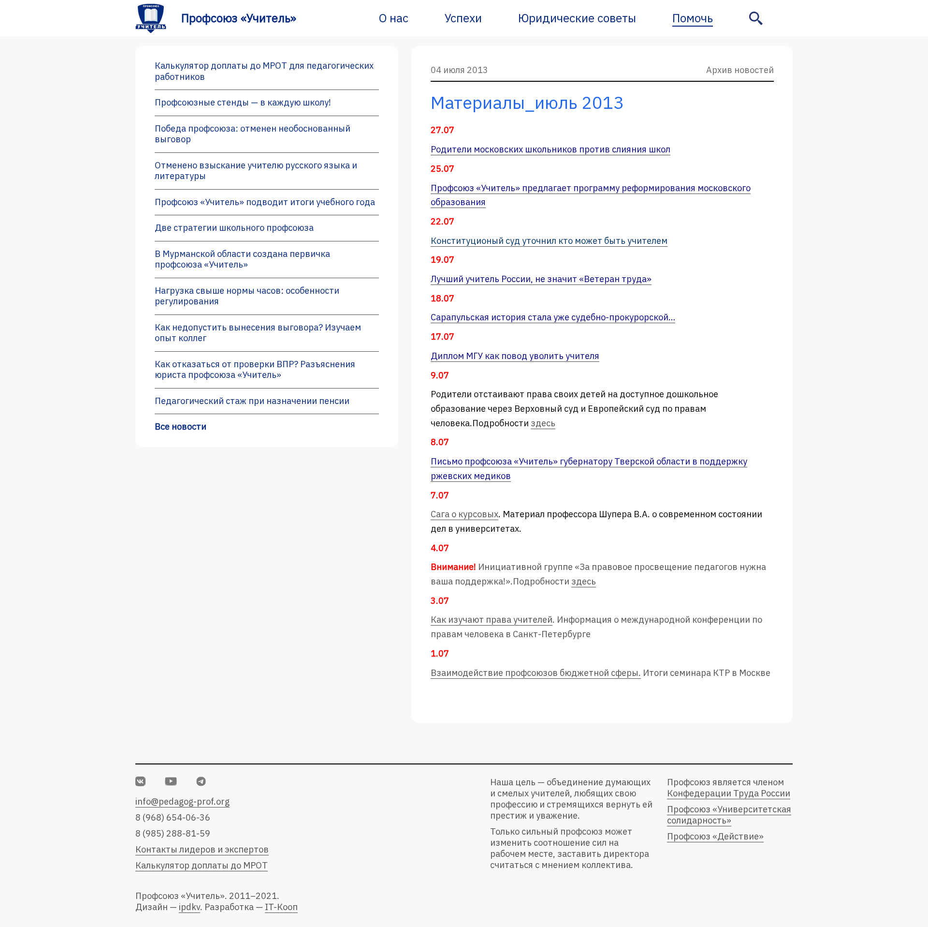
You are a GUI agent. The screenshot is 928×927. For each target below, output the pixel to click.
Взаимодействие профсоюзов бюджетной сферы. (536, 672)
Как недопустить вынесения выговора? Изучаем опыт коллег (258, 333)
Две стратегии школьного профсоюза (234, 227)
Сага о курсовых (464, 514)
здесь (543, 423)
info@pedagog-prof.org (182, 801)
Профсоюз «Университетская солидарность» (729, 815)
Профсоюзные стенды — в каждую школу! (243, 102)
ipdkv (189, 906)
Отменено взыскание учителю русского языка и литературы (256, 171)
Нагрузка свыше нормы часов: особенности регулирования (247, 296)
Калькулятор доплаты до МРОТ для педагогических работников (264, 71)
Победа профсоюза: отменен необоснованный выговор (252, 134)
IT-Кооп (281, 906)
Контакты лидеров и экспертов (202, 849)
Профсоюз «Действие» (715, 836)
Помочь (692, 18)
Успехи (463, 18)
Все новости (180, 426)
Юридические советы (577, 18)
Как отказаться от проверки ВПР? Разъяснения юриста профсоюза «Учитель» (255, 370)
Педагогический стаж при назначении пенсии (252, 400)
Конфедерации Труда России (728, 793)
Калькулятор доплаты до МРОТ (201, 865)
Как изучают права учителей (491, 619)
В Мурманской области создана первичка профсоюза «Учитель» (242, 259)
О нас (393, 18)
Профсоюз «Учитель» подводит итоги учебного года (265, 202)
